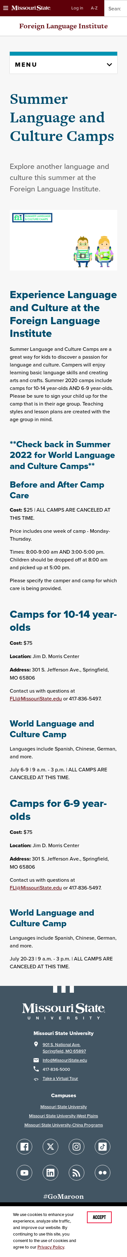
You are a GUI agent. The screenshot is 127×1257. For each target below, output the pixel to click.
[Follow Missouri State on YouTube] (24, 1173)
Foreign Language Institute (63, 26)
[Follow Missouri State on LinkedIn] (50, 1173)
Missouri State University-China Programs (63, 1125)
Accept (99, 1217)
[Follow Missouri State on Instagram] (76, 1146)
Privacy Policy (50, 1247)
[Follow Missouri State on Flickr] (102, 1173)
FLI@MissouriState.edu (36, 698)
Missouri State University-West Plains (63, 1116)
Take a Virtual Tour (60, 1078)
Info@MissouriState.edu (65, 1060)
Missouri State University (63, 1107)
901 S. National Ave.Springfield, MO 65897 (64, 1048)
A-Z (94, 8)
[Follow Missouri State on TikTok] (102, 1146)
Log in (77, 8)
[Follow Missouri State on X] (50, 1146)
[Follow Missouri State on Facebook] (24, 1146)
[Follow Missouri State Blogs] (76, 1173)
